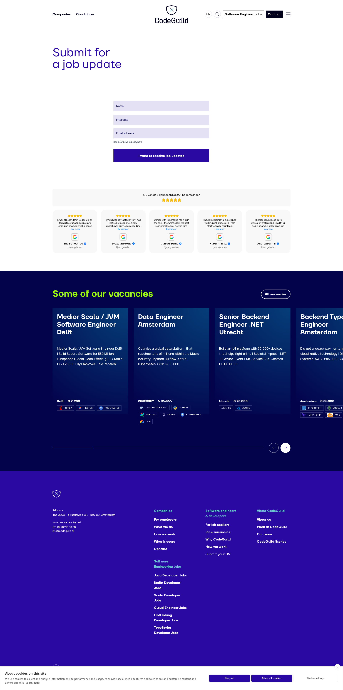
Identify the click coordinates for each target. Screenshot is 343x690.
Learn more (33, 682)
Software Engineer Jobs (243, 14)
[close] (337, 667)
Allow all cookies (271, 678)
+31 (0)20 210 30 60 (64, 527)
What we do (163, 527)
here (139, 141)
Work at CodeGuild (272, 527)
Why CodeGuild (218, 539)
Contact (160, 549)
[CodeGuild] (171, 14)
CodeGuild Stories (271, 541)
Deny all (229, 678)
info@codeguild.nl (63, 531)
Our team (264, 534)
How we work (164, 534)
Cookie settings (316, 678)
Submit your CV (217, 554)
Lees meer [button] (75, 229)
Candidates (85, 14)
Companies (62, 14)
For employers (165, 519)
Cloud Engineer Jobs (170, 608)
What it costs (164, 541)
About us (264, 519)
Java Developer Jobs (170, 575)
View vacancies (217, 532)
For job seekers (217, 525)
